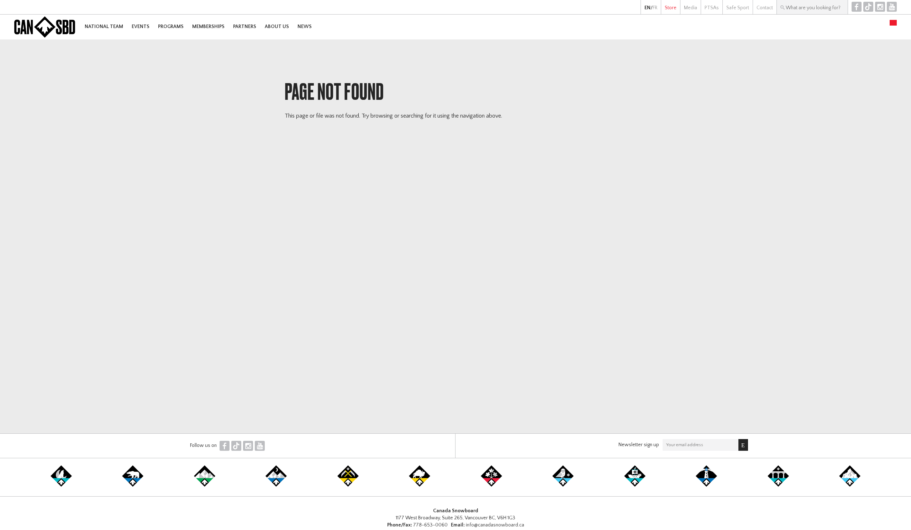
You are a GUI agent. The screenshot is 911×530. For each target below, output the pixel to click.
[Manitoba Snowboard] (419, 485)
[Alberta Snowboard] (276, 485)
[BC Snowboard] (204, 485)
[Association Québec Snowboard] (563, 485)
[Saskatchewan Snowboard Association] (348, 485)
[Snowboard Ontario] (491, 485)
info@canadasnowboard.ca (495, 525)
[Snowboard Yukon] (61, 485)
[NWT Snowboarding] (132, 485)
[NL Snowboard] (849, 485)
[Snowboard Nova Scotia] (706, 485)
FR (655, 8)
